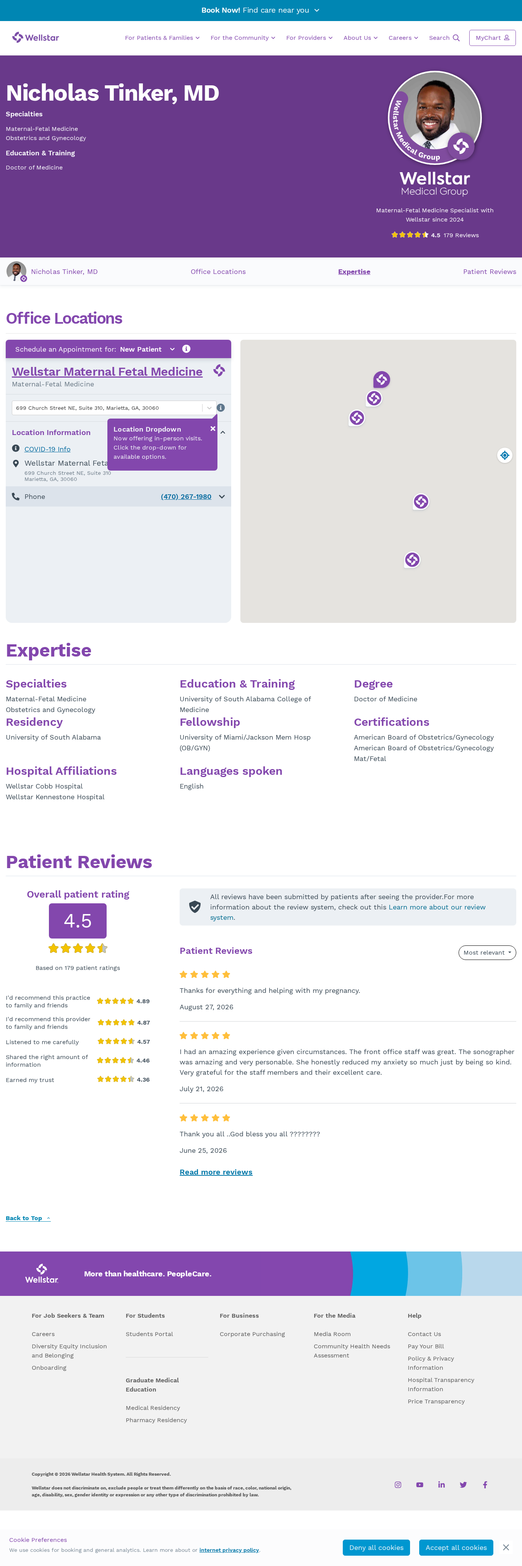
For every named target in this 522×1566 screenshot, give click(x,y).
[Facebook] (485, 1485)
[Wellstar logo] (35, 37)
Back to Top (25, 1218)
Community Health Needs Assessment (352, 1351)
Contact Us (424, 1334)
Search (440, 37)
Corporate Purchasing (252, 1334)
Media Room (332, 1334)
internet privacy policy (229, 1550)
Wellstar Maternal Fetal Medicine (107, 371)
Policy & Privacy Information (431, 1363)
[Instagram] (398, 1485)
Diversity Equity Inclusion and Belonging (69, 1351)
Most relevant (485, 952)
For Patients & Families (160, 37)
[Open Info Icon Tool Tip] (186, 349)
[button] (118, 496)
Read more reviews (216, 1172)
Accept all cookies (456, 1547)
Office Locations (218, 271)
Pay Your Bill (426, 1346)
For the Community (241, 37)
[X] (463, 1485)
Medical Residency (153, 1407)
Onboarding (49, 1367)
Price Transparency (436, 1401)
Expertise (354, 271)
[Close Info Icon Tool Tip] (213, 428)
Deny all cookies (376, 1547)
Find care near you (256, 10)
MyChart (489, 37)
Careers (401, 37)
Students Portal (149, 1334)
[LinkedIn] (441, 1485)
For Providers (307, 37)
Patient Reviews (489, 271)
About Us (358, 37)
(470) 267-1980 (186, 496)
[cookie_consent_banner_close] (506, 1547)
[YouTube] (419, 1485)
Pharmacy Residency (156, 1420)
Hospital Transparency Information (441, 1384)
